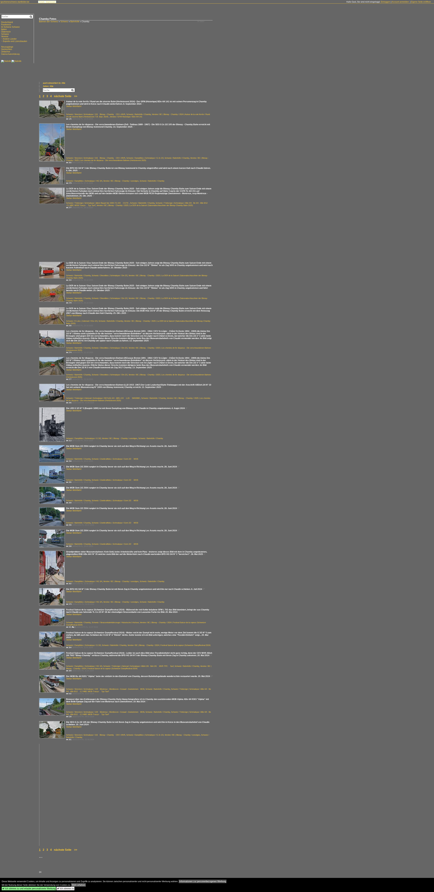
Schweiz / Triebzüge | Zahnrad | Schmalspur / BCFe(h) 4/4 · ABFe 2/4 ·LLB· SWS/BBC (103, 398)
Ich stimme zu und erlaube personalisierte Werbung (28, 888)
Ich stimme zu (65, 888)
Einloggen (385, 2)
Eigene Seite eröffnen (421, 2)
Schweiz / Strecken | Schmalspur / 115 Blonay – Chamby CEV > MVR (95, 114)
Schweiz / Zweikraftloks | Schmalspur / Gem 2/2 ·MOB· (115, 459)
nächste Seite (62, 96)
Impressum (50, 2)
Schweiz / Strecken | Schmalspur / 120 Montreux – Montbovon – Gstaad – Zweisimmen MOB (105, 689)
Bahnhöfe (74, 21)
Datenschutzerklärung (10, 54)
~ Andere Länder (9, 39)
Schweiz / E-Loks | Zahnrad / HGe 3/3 (81, 321)
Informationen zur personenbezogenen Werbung (202, 881)
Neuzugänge (7, 47)
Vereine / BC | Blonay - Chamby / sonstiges (121, 181)
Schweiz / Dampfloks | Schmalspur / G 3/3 (83, 438)
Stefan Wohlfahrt (73, 106)
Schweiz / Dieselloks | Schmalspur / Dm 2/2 (109, 275)
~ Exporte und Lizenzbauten (14, 41)
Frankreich (6, 24)
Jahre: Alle (48, 86)
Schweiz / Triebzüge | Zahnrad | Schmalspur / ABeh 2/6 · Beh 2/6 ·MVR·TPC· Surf (138, 666)
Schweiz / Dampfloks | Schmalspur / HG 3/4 (84, 181)
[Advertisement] (140, 56)
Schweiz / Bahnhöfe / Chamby (138, 114)
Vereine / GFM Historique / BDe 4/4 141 (126, 117)
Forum (41, 2)
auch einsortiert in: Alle (54, 83)
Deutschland (7, 22)
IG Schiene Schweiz (10, 27)
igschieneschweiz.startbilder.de (15, 2)
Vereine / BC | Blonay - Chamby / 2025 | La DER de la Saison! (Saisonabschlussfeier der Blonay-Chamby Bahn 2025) (145, 205)
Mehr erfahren (78, 885)
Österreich (6, 32)
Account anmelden (400, 2)
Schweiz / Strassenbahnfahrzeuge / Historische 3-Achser (115, 622)
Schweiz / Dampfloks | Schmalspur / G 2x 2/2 (145, 158)
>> (75, 96)
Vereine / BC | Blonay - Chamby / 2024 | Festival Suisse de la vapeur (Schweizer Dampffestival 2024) (169, 645)
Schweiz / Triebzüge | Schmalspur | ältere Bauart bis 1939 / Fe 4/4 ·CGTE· (97, 203)
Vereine (4, 36)
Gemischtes (6, 49)
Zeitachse (5, 51)
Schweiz (64, 21)
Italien (4, 29)
